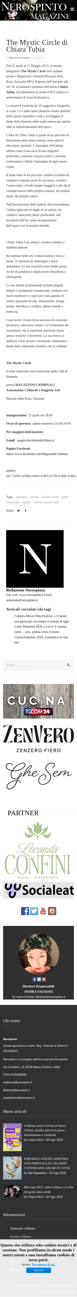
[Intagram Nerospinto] (52, 911)
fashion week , (51, 497)
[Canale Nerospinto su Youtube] (43, 911)
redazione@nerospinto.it (22, 600)
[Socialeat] (38, 890)
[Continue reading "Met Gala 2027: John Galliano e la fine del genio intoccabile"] (12, 1190)
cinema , (35, 497)
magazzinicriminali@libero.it (35, 440)
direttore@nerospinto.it (50, 997)
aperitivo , (23, 497)
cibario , (27, 502)
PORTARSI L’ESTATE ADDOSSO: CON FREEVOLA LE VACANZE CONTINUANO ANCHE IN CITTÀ (47, 1163)
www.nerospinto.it (31, 595)
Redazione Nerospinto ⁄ (20, 57)
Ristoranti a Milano (22, 1228)
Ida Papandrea (37, 1173)
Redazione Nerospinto (25, 590)
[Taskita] (38, 851)
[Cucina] (38, 700)
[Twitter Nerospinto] (34, 911)
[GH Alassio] (38, 738)
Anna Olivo (35, 1139)
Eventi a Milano (20, 1236)
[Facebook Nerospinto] (25, 911)
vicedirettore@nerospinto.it (19, 1097)
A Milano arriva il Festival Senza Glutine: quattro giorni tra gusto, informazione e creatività (45, 1130)
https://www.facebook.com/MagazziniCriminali (37, 454)
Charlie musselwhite (46, 502)
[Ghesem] (38, 775)
